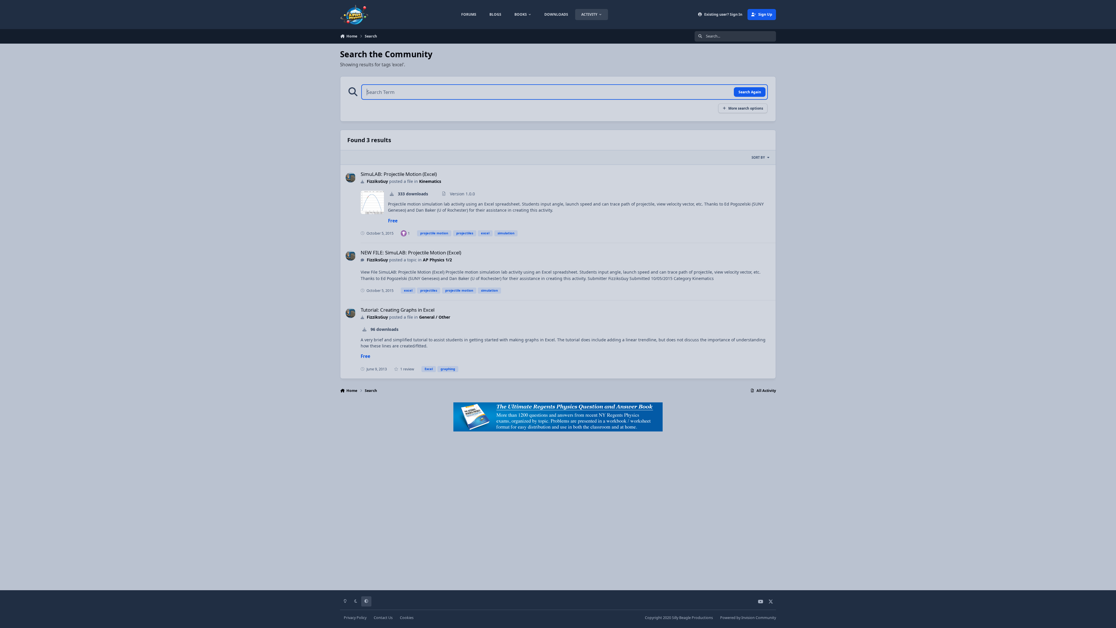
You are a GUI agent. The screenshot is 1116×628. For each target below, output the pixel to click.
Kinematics (430, 181)
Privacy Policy (355, 617)
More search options (745, 108)
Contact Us (383, 617)
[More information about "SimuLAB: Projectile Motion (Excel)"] (372, 202)
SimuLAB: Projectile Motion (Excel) (399, 174)
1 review (406, 369)
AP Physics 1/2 (437, 260)
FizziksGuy (377, 181)
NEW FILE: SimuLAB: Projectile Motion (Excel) (411, 252)
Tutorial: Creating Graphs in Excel (397, 309)
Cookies (407, 617)
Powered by (748, 617)
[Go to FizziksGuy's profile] (351, 177)
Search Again (749, 92)
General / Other (434, 317)
